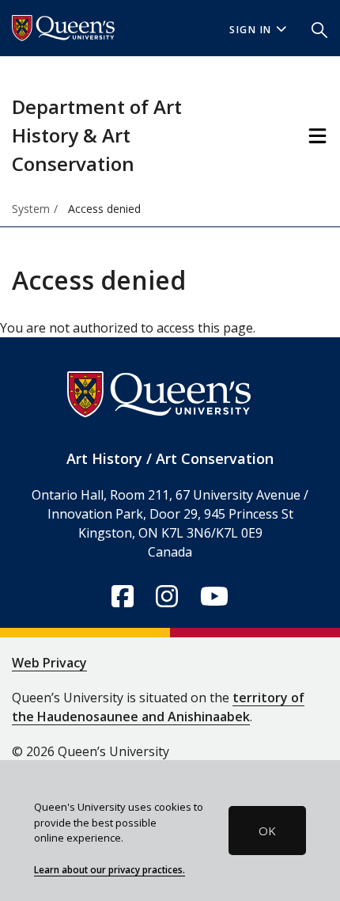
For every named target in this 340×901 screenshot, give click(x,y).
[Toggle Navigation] (317, 136)
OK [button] (267, 830)
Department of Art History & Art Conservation (97, 135)
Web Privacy (49, 662)
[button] (319, 28)
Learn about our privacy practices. (109, 869)
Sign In (250, 29)
